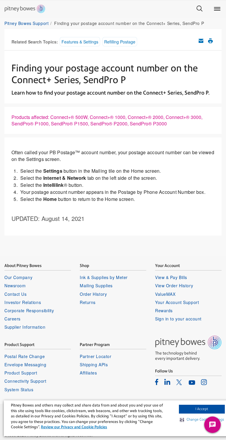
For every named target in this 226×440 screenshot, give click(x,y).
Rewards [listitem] (164, 310)
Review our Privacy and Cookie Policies (74, 427)
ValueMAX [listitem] (165, 294)
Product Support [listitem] (20, 372)
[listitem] (156, 382)
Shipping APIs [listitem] (94, 364)
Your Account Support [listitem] (177, 302)
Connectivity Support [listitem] (25, 381)
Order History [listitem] (93, 294)
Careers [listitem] (12, 318)
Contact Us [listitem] (15, 294)
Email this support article (201, 41)
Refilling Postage (119, 42)
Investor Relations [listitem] (22, 302)
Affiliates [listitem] (88, 372)
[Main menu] (217, 9)
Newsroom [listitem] (15, 285)
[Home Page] (25, 9)
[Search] (199, 9)
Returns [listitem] (88, 302)
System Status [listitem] (18, 389)
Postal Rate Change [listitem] (24, 356)
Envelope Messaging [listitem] (25, 364)
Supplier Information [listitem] (24, 327)
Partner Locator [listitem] (95, 356)
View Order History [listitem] (174, 285)
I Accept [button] (201, 409)
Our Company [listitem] (18, 277)
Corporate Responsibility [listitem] (29, 310)
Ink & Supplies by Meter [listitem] (104, 277)
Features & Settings (80, 42)
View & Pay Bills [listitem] (171, 277)
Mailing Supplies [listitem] (96, 285)
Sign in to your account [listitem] (178, 318)
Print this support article (210, 41)
